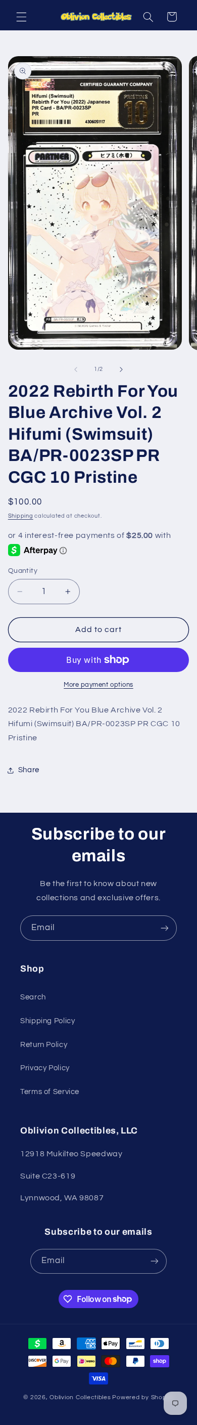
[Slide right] (121, 369)
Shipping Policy (47, 1021)
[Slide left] (76, 369)
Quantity (22, 570)
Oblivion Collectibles (80, 1397)
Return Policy (43, 1045)
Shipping (20, 516)
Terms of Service (49, 1092)
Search (33, 997)
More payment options (98, 685)
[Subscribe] (164, 927)
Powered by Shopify (142, 1397)
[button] (21, 16)
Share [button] (28, 770)
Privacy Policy (45, 1068)
